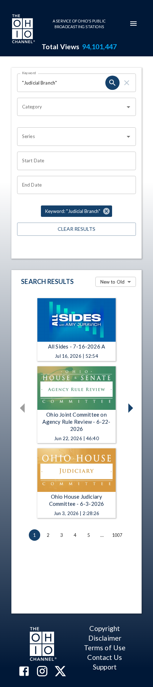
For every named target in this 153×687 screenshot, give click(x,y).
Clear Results (76, 229)
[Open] (128, 107)
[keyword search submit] (112, 83)
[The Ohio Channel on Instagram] (42, 672)
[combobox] (71, 107)
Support (105, 666)
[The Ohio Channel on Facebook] (24, 672)
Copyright (104, 628)
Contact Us (104, 657)
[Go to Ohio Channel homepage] (22, 29)
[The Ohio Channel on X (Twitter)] (60, 672)
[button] (76, 211)
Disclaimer (104, 638)
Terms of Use (105, 647)
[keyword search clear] (127, 83)
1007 (117, 535)
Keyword (29, 73)
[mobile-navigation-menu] (133, 23)
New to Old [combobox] (112, 282)
